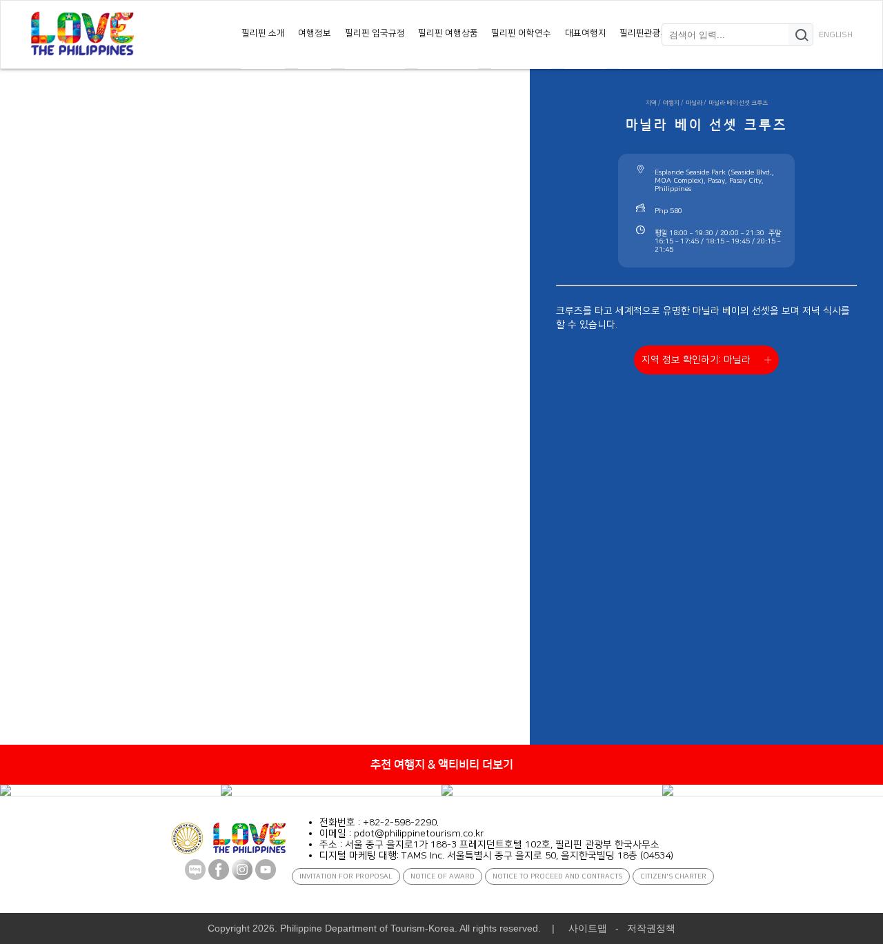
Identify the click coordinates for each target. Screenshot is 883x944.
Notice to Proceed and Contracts (557, 876)
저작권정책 (651, 928)
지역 (651, 102)
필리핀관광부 (644, 33)
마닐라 (694, 102)
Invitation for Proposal (346, 876)
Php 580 (668, 211)
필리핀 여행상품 (448, 33)
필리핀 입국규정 (375, 33)
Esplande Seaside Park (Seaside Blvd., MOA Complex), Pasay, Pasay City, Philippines (714, 180)
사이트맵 (587, 928)
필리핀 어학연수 (521, 33)
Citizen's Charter (673, 876)
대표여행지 (585, 33)
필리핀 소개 (263, 33)
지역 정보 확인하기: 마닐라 (696, 359)
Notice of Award (442, 876)
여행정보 (314, 33)
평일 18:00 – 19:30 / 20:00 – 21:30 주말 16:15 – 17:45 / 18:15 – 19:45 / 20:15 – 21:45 (718, 241)
